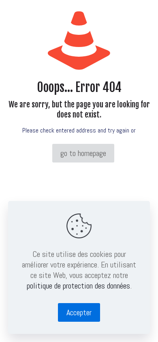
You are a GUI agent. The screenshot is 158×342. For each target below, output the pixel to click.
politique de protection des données (78, 285)
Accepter (79, 312)
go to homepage (83, 153)
